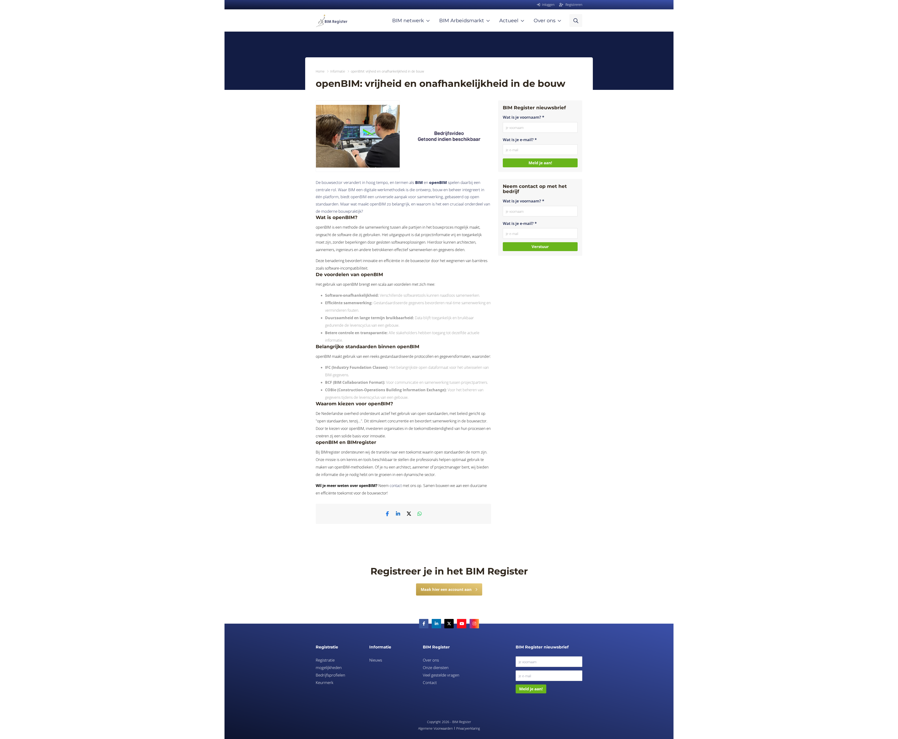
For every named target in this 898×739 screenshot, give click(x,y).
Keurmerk (324, 682)
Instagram (474, 623)
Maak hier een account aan (446, 589)
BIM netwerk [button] (408, 20)
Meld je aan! (540, 162)
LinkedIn (436, 623)
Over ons (431, 660)
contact (396, 485)
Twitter (449, 623)
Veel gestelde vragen (441, 675)
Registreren (573, 4)
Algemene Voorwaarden (435, 728)
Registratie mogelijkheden (329, 663)
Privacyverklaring (468, 728)
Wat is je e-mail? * (520, 139)
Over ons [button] (544, 20)
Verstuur (540, 246)
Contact (430, 682)
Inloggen (547, 4)
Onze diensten (436, 667)
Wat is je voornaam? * (523, 117)
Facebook (423, 623)
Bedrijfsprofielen (330, 675)
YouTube (461, 623)
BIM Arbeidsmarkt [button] (461, 20)
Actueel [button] (508, 20)
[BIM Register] (331, 20)
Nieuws (375, 660)
